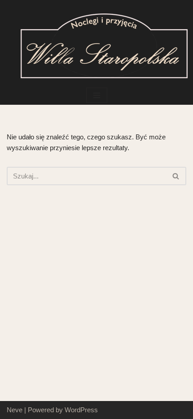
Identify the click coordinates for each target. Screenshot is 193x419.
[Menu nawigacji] (96, 95)
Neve (14, 410)
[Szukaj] (176, 176)
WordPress (81, 410)
